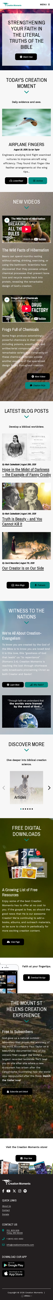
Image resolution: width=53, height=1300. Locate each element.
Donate (5, 1214)
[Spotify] (25, 1191)
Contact (6, 1210)
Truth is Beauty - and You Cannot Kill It (22, 521)
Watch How (27, 56)
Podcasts (41, 585)
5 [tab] (30, 809)
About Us (6, 1206)
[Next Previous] (4, 788)
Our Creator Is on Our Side (23, 568)
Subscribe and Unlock (18, 1091)
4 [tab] (27, 809)
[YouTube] (8, 1191)
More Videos (39, 376)
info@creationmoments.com (20, 1245)
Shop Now (27, 1158)
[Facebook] (3, 1191)
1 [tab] (20, 809)
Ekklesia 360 (26, 1295)
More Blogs (19, 585)
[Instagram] (19, 1191)
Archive (39, 180)
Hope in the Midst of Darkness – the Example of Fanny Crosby (26, 472)
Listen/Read (17, 180)
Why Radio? (38, 684)
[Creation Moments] (12, 4)
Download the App (37, 977)
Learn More (14, 684)
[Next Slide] (49, 788)
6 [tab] (32, 809)
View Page (15, 941)
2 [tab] (23, 809)
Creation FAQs (39, 385)
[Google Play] (13, 1264)
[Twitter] (14, 1191)
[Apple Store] (13, 1273)
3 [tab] (25, 809)
